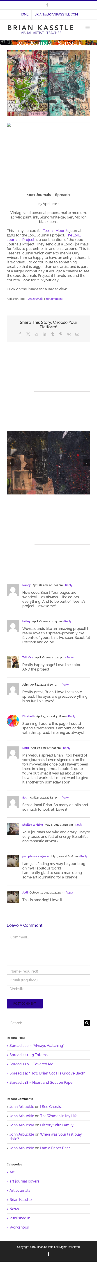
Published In (19, 1218)
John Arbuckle (21, 1107)
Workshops (19, 1227)
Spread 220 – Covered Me (31, 1064)
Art (12, 1172)
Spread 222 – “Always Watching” (36, 1046)
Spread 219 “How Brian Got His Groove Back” (47, 1073)
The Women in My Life (58, 1116)
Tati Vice (27, 657)
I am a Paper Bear (55, 1148)
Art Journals (35, 298)
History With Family (57, 1125)
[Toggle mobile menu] (87, 27)
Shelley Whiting (32, 824)
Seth (25, 797)
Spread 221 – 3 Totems (28, 1055)
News (14, 1209)
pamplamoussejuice (35, 856)
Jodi (25, 892)
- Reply (67, 585)
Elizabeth (28, 716)
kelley (26, 621)
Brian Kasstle (20, 1200)
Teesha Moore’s (56, 231)
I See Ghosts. (51, 1107)
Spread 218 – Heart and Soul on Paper (41, 1082)
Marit (25, 748)
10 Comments (54, 298)
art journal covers (24, 1181)
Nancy (26, 585)
